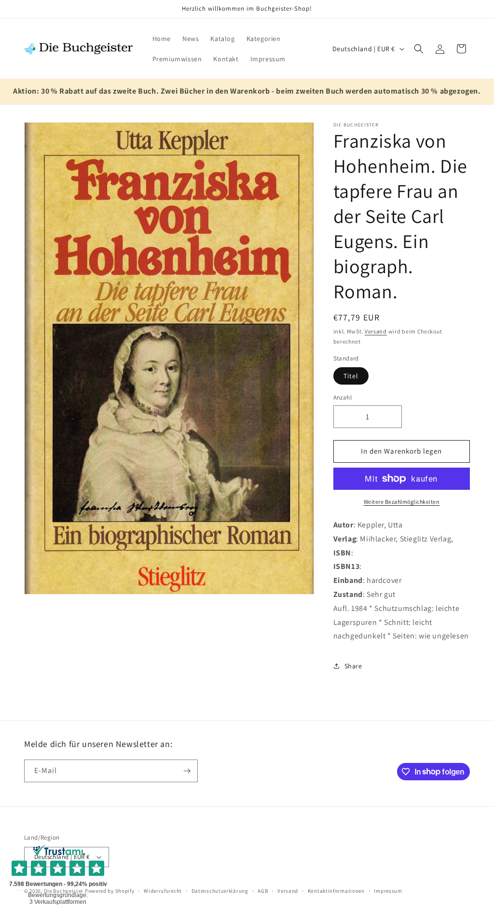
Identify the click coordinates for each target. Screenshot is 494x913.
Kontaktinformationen (336, 890)
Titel (350, 376)
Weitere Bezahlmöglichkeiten (402, 501)
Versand (376, 331)
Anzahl (342, 397)
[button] (418, 48)
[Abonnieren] (186, 771)
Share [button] (353, 666)
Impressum (388, 890)
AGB (263, 890)
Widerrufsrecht (163, 890)
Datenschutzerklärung (220, 890)
